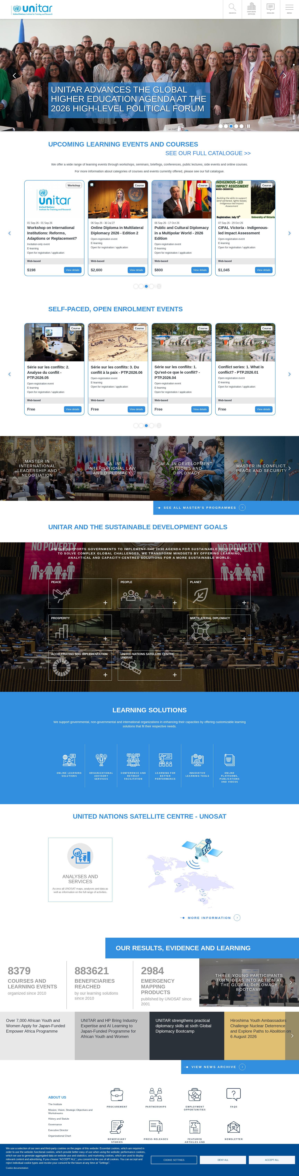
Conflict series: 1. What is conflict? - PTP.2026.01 (113, 369)
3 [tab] (231, 126)
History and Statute (58, 1119)
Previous (14, 75)
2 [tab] (226, 126)
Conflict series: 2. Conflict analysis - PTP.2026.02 (178, 369)
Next (285, 75)
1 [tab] (221, 126)
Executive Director (58, 1130)
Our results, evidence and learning (183, 948)
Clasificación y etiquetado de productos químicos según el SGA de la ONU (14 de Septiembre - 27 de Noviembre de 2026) (245, 233)
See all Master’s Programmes (200, 507)
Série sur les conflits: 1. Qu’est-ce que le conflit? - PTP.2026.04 (50, 372)
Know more (37, 471)
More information (209, 917)
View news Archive (214, 1067)
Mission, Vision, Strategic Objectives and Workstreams (70, 1112)
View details (72, 270)
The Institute (55, 1104)
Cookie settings (174, 1160)
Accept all (272, 1160)
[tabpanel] (149, 75)
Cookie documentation (17, 1168)
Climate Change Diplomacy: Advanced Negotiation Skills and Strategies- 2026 (180, 233)
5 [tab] (241, 126)
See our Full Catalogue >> (208, 153)
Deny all (223, 1160)
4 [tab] (236, 126)
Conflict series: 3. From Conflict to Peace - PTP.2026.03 (239, 372)
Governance (55, 1124)
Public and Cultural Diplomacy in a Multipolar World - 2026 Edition (54, 233)
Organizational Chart (59, 1136)
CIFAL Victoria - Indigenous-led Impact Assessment (116, 230)
